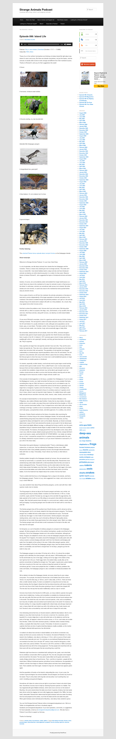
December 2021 (83, 220)
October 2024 (83, 155)
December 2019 (83, 266)
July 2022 (82, 206)
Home (21, 20)
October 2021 (83, 224)
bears (80, 351)
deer (80, 366)
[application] (46, 44)
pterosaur (90, 462)
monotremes (82, 397)
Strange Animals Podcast (36, 9)
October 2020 (83, 247)
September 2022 (83, 203)
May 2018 (82, 302)
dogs (83, 441)
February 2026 (83, 124)
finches (66, 720)
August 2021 (82, 227)
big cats (81, 353)
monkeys (90, 454)
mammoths (91, 450)
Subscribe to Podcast (52, 24)
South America (83, 410)
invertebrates (35, 720)
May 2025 (82, 141)
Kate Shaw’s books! (62, 20)
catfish (92, 428)
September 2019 (83, 271)
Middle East (82, 395)
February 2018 (83, 308)
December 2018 (83, 289)
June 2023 (82, 185)
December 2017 (83, 312)
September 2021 (83, 226)
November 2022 (83, 199)
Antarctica (82, 343)
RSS (27, 52)
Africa (81, 337)
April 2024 (82, 166)
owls (92, 457)
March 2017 (82, 329)
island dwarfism (32, 722)
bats (90, 425)
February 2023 (83, 193)
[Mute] (65, 44)
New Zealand (83, 399)
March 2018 (82, 306)
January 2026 (83, 126)
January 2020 (83, 264)
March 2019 (82, 283)
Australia (81, 349)
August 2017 (82, 319)
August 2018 (82, 296)
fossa (69, 720)
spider (81, 476)
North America (83, 400)
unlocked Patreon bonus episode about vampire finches (38, 253)
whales (81, 418)
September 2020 (83, 249)
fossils (81, 377)
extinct (81, 374)
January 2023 (83, 195)
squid (87, 476)
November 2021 (83, 222)
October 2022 (83, 201)
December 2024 (83, 151)
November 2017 (83, 313)
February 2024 (83, 170)
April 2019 (82, 281)
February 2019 (83, 285)
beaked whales (82, 428)
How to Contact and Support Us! (45, 20)
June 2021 (82, 231)
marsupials (83, 452)
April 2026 (82, 120)
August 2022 (82, 205)
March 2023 (82, 191)
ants (81, 425)
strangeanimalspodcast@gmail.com (48, 710)
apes (85, 425)
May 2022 (82, 210)
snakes (90, 472)
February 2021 (83, 239)
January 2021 (83, 241)
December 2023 (83, 174)
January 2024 (83, 172)
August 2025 (82, 136)
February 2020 (83, 262)
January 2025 (83, 149)
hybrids (81, 385)
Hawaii (81, 379)
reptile (41, 720)
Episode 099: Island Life (33, 36)
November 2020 (83, 245)
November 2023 (83, 176)
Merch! (41, 24)
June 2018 (82, 300)
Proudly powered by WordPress (58, 732)
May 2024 (82, 164)
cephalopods (83, 358)
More (31, 52)
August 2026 (82, 113)
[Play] (22, 44)
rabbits (81, 465)
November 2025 (83, 130)
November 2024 (83, 153)
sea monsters (83, 404)
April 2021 (82, 235)
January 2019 (83, 287)
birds (30, 720)
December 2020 (83, 243)
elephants (82, 370)
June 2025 (82, 140)
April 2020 (82, 258)
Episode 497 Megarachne (86, 97)
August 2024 (82, 159)
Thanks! (62, 24)
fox (88, 444)
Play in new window (31, 49)
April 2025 (82, 143)
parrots (88, 459)
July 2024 (82, 161)
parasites (82, 459)
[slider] (69, 44)
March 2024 (82, 168)
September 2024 (83, 157)
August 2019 (82, 273)
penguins (47, 722)
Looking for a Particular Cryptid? (28, 24)
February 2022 (83, 216)
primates (83, 462)
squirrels (61, 722)
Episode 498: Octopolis (85, 95)
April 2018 (82, 304)
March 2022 (82, 214)
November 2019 (83, 268)
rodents (88, 465)
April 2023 (82, 189)
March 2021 (82, 237)
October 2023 (83, 178)
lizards (85, 450)
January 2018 (83, 310)
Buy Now (101, 86)
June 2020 (82, 254)
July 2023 (82, 184)
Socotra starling (55, 722)
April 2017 (82, 327)
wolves (93, 478)
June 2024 (82, 162)
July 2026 (82, 115)
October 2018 (83, 292)
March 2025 (82, 145)
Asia (80, 347)
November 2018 (83, 291)
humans (81, 383)
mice (89, 452)
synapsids (82, 414)
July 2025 (82, 138)
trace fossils (82, 478)
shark (80, 406)
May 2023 (82, 187)
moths (81, 457)
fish (80, 376)
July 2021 (82, 229)
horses (81, 381)
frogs (93, 444)
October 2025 (83, 132)
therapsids (82, 416)
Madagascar (82, 393)
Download (41, 49)
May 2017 (82, 325)
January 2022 (83, 218)
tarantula (22, 724)
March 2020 (82, 260)
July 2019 (82, 275)
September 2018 (83, 294)
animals (26, 720)
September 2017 (83, 317)
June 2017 (82, 323)
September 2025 (83, 134)
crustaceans (82, 360)
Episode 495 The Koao (85, 102)
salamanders (82, 469)
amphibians (82, 339)
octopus (87, 457)
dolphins (88, 441)
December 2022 (83, 197)
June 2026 (82, 117)
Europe (81, 372)
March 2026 (82, 122)
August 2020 (82, 250)
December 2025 (83, 128)
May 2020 (82, 256)
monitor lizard (83, 454)
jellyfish (93, 447)
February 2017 (83, 331)
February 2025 (83, 147)
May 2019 (82, 279)
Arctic (81, 345)
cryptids (81, 362)
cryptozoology (83, 364)
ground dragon (23, 722)
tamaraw (67, 722)
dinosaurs (82, 368)
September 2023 (83, 180)
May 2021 (82, 233)
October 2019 (83, 269)
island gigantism (40, 722)
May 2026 (82, 118)
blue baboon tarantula (57, 720)
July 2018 (82, 298)
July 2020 (82, 252)
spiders (45, 720)
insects (81, 387)
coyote (84, 430)
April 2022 (82, 212)
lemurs (81, 391)
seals (89, 468)
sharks (81, 408)
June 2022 (82, 208)
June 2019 (82, 277)
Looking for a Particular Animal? (79, 20)
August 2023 (82, 182)
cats (80, 430)
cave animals (83, 356)
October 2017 (83, 315)
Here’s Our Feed (30, 20)
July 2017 (82, 321)
